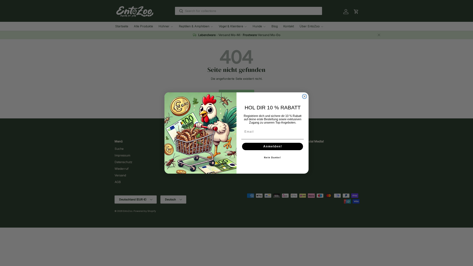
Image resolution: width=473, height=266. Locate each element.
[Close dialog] (304, 96)
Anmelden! (272, 146)
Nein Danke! (272, 157)
